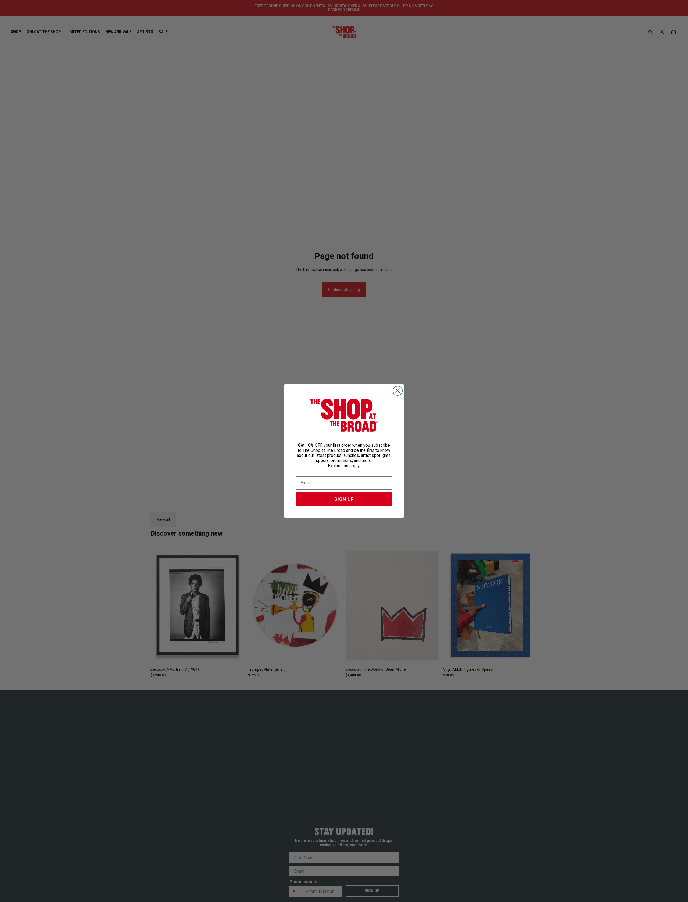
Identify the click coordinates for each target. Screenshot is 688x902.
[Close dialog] (397, 390)
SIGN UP (344, 499)
